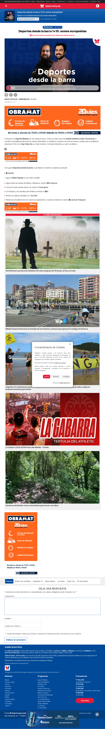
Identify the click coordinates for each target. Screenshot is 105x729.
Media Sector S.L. (65, 383)
